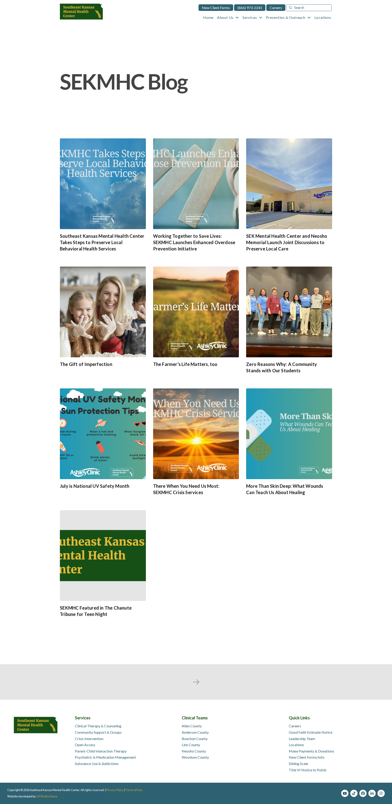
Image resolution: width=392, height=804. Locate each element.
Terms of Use (133, 790)
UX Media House (46, 796)
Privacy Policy (115, 790)
